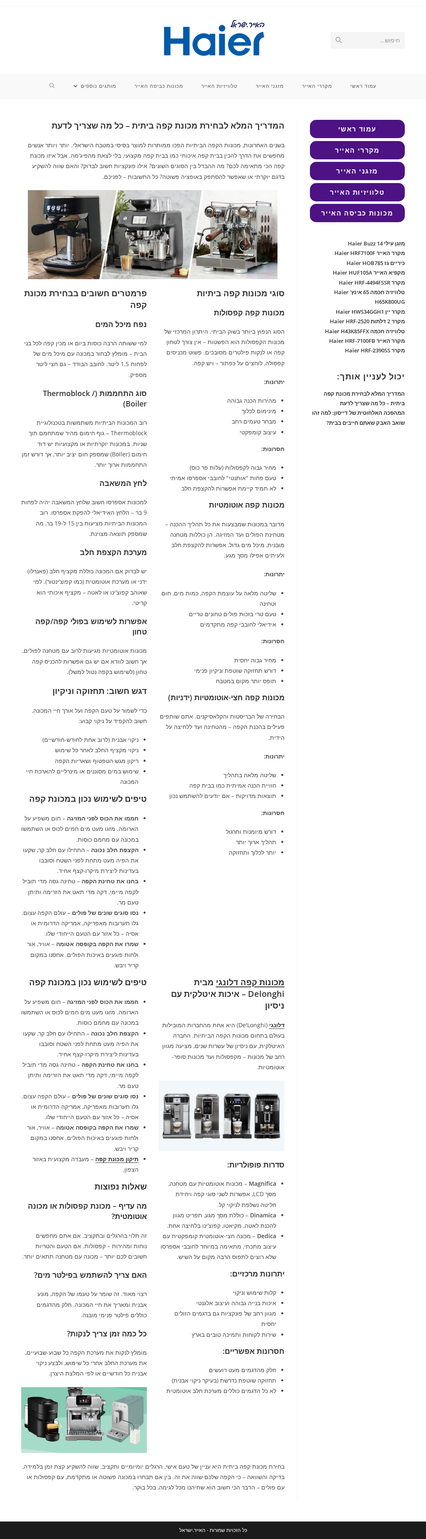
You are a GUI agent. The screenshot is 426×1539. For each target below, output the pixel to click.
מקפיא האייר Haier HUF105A (369, 272)
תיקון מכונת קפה (117, 1159)
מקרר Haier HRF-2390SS (375, 350)
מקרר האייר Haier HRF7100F (369, 253)
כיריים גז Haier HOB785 (376, 263)
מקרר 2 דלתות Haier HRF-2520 (367, 321)
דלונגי (277, 1025)
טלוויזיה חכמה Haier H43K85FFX (365, 331)
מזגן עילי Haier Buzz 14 (376, 243)
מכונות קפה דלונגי (250, 982)
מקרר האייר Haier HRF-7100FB (367, 340)
